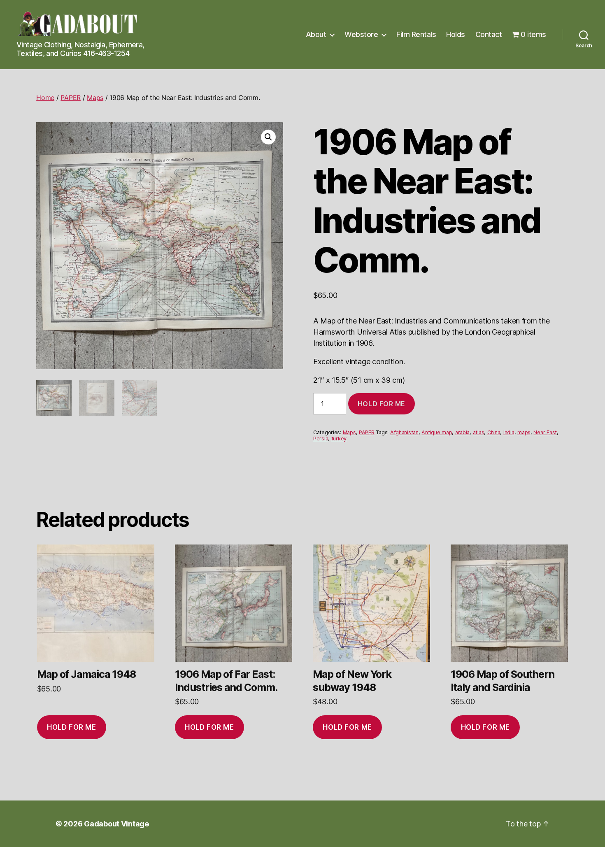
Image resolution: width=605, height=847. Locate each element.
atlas (478, 432)
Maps (95, 97)
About (316, 34)
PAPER (70, 97)
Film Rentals (416, 34)
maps (524, 432)
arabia (462, 432)
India (508, 432)
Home (45, 97)
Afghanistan (404, 432)
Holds (455, 34)
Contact (488, 34)
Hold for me (381, 404)
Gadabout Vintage (116, 823)
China (493, 432)
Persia (320, 438)
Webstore (361, 34)
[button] (268, 137)
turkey (339, 438)
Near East (545, 432)
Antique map (436, 432)
